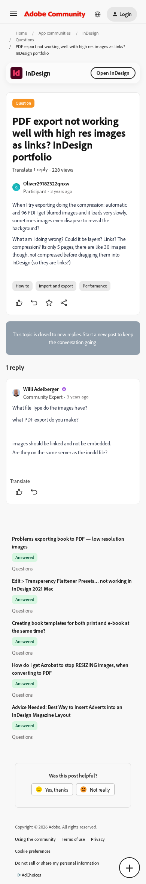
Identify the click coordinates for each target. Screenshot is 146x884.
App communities (55, 33)
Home (21, 33)
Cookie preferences (33, 851)
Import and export (56, 286)
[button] (13, 16)
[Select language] (98, 14)
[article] (73, 441)
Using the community (35, 839)
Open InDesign (113, 73)
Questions (25, 39)
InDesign (90, 33)
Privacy (98, 839)
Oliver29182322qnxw (46, 183)
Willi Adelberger (41, 389)
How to (22, 286)
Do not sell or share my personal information (57, 863)
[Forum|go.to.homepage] (55, 14)
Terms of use (73, 839)
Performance (95, 286)
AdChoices (31, 875)
